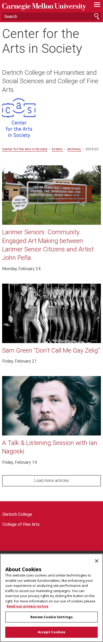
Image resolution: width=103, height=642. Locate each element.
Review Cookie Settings (51, 617)
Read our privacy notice (27, 606)
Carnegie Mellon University (44, 7)
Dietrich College (17, 514)
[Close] (96, 561)
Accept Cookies (51, 632)
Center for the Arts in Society (42, 40)
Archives (74, 149)
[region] (51, 598)
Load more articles (51, 480)
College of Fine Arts (21, 524)
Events (57, 149)
